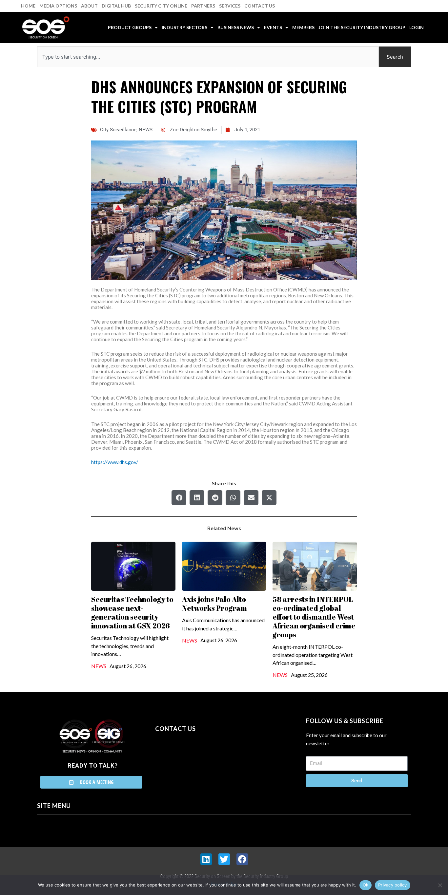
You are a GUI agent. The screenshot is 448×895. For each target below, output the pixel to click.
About (89, 6)
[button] (179, 497)
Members (303, 27)
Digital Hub (116, 6)
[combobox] (208, 57)
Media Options (58, 6)
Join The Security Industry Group (361, 27)
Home (28, 6)
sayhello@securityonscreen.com (196, 758)
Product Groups (130, 27)
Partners (203, 6)
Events (273, 27)
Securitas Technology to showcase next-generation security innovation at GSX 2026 (132, 612)
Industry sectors (184, 27)
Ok (366, 884)
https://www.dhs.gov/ (114, 462)
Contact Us (259, 6)
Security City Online (161, 6)
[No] (440, 885)
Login (416, 27)
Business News (235, 27)
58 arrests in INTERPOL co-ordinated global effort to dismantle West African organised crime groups (314, 616)
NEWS (146, 130)
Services (229, 6)
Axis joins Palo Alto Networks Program (214, 603)
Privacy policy (392, 884)
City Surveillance (118, 130)
